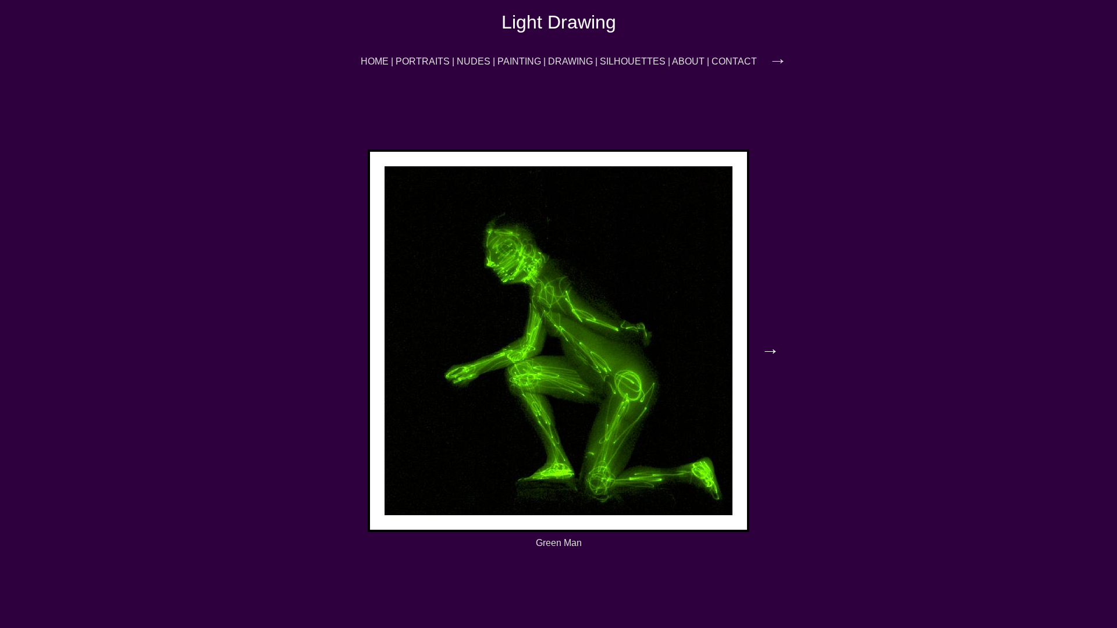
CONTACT (734, 61)
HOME (375, 61)
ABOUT (688, 61)
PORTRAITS (423, 61)
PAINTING (519, 61)
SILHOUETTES (633, 61)
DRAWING (570, 61)
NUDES (473, 61)
